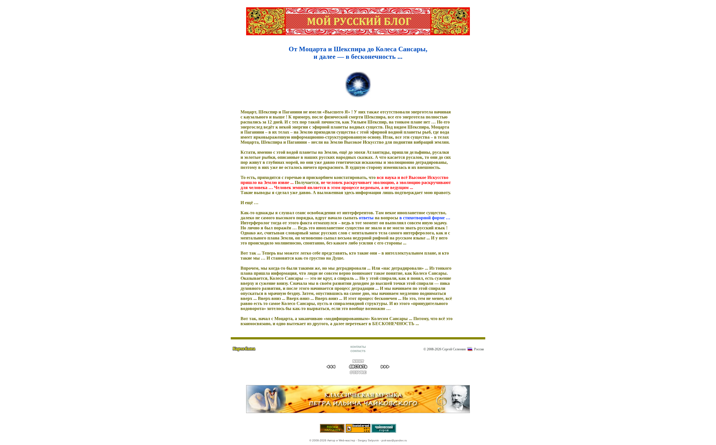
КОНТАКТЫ (358, 346)
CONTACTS (358, 351)
